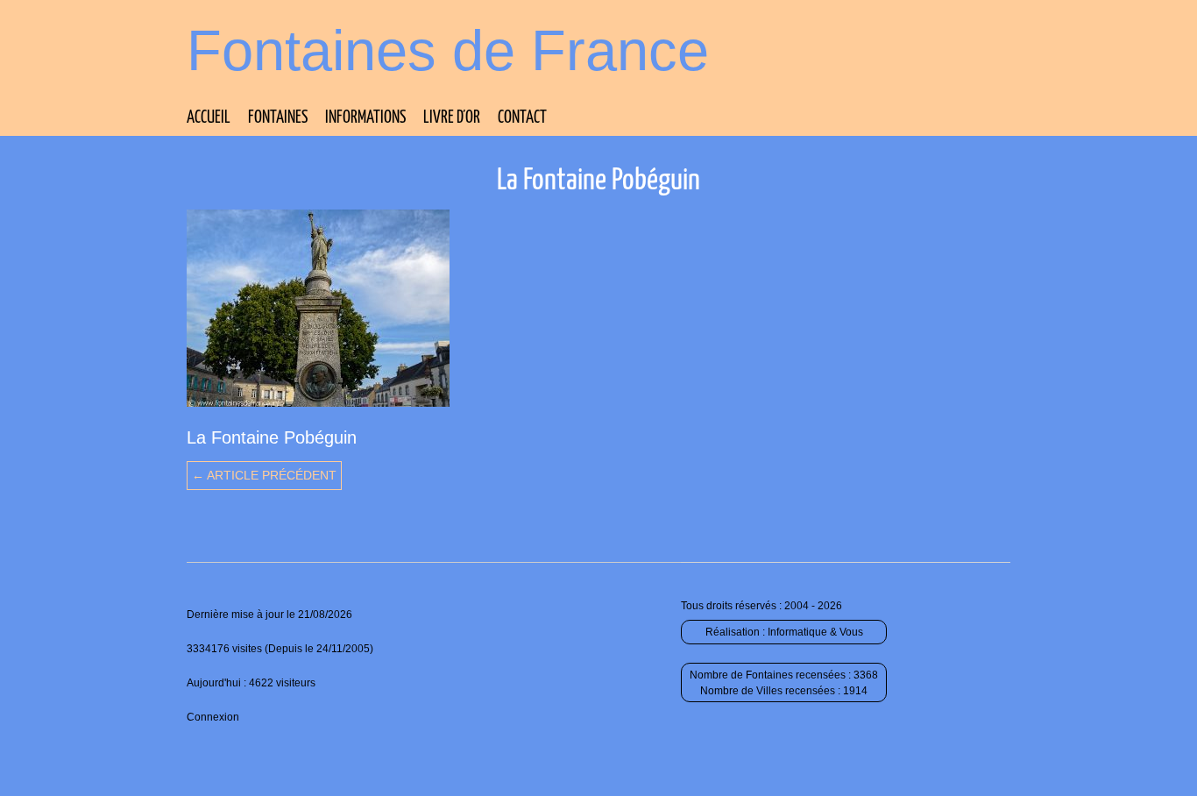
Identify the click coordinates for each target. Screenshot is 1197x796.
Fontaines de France (448, 50)
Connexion (213, 717)
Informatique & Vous (815, 632)
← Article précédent (264, 475)
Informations (365, 118)
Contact (522, 118)
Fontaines (278, 118)
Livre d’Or (451, 118)
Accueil (208, 118)
